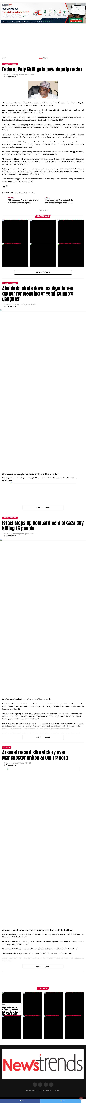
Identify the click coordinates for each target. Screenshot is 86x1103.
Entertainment (31, 1090)
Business (57, 1090)
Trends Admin (11, 77)
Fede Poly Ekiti (30, 193)
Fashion (41, 1090)
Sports (48, 1090)
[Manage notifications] (81, 1098)
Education (19, 193)
